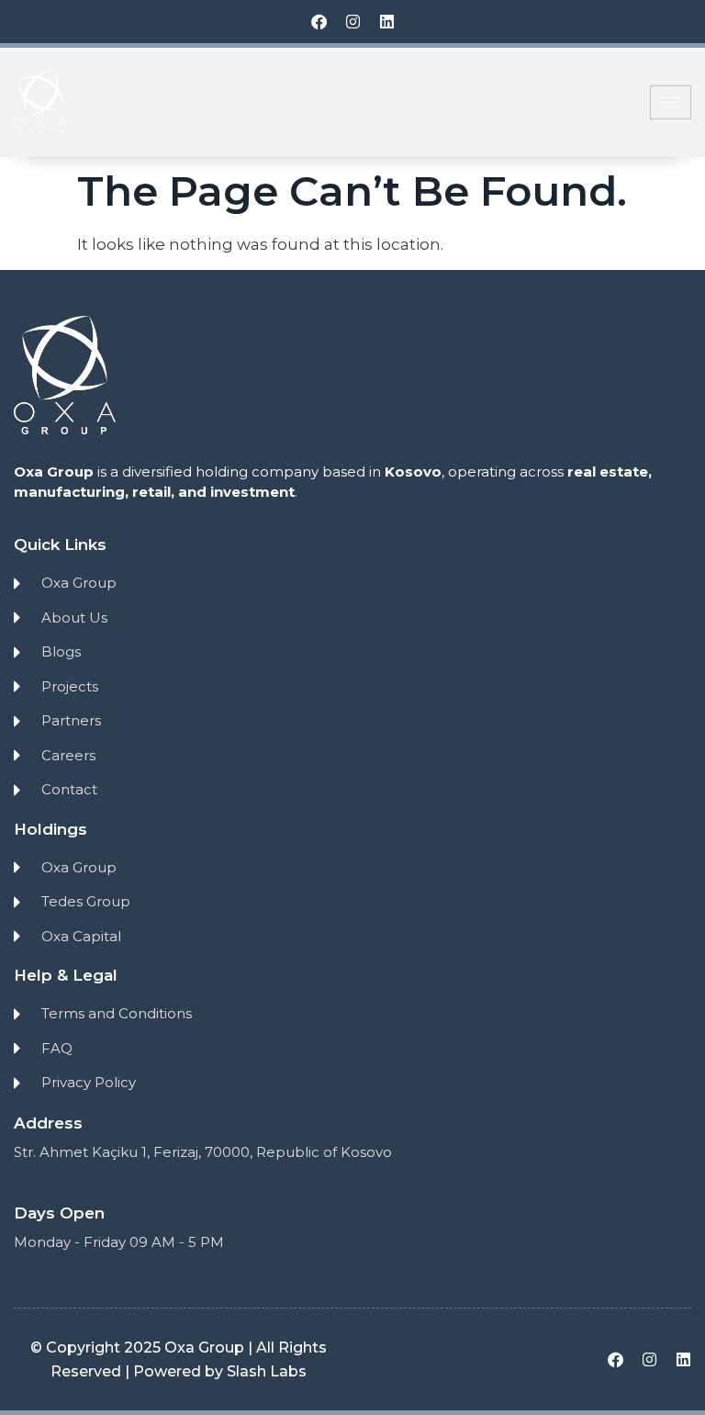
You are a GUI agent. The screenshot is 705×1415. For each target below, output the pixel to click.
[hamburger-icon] (670, 102)
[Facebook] (319, 21)
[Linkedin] (387, 21)
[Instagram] (353, 21)
